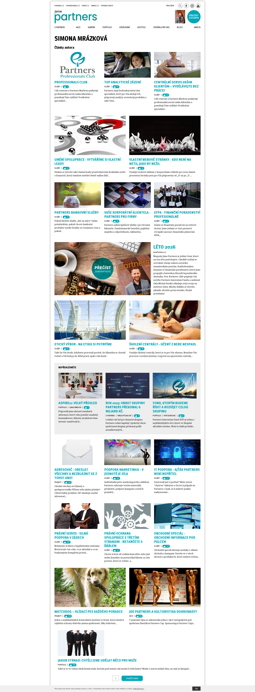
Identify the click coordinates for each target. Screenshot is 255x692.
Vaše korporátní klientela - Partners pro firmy (127, 214)
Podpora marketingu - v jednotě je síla (124, 471)
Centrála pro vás (161, 27)
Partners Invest (107, 6)
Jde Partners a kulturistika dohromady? (163, 611)
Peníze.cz (85, 6)
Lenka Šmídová (75, 407)
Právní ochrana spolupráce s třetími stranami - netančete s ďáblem (123, 539)
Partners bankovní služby (76, 212)
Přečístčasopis (194, 16)
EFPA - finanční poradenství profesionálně (177, 214)
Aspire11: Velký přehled (77, 403)
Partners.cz (59, 6)
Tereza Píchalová (124, 416)
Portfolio (62, 407)
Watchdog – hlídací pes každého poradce (88, 611)
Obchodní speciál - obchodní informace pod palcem (174, 537)
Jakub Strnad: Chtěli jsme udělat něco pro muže (97, 660)
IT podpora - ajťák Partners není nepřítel (177, 471)
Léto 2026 (164, 247)
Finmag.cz (95, 6)
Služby (57, 86)
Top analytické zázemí (122, 82)
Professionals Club (70, 82)
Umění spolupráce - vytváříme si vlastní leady (87, 161)
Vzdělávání (124, 27)
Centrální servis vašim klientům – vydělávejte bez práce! (176, 86)
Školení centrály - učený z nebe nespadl (162, 344)
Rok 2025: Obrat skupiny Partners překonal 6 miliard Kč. (125, 407)
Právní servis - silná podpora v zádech (71, 535)
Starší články (132, 678)
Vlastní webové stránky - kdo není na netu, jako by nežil (160, 161)
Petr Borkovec (170, 416)
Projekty (57, 482)
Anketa (197, 27)
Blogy (180, 27)
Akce (131, 616)
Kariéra (91, 27)
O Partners (110, 416)
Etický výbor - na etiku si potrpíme (83, 344)
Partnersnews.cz (73, 6)
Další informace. (138, 689)
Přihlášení (170, 6)
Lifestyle (141, 27)
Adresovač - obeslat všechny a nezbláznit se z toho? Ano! (75, 473)
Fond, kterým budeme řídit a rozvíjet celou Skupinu (170, 407)
